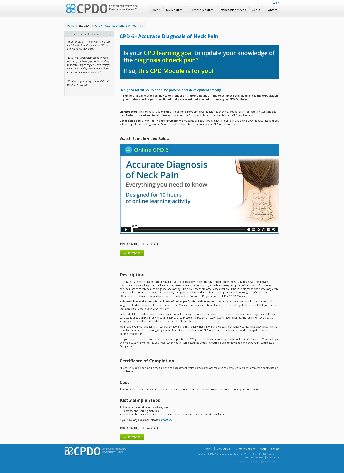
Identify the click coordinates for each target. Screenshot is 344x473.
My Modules (223, 448)
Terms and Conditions (253, 457)
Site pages (85, 25)
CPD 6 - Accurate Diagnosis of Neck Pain (119, 25)
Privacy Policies (273, 457)
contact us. (165, 420)
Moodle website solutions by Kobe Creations (256, 461)
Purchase (132, 253)
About (263, 448)
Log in (276, 2)
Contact (275, 448)
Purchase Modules (245, 448)
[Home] (102, 9)
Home (70, 25)
